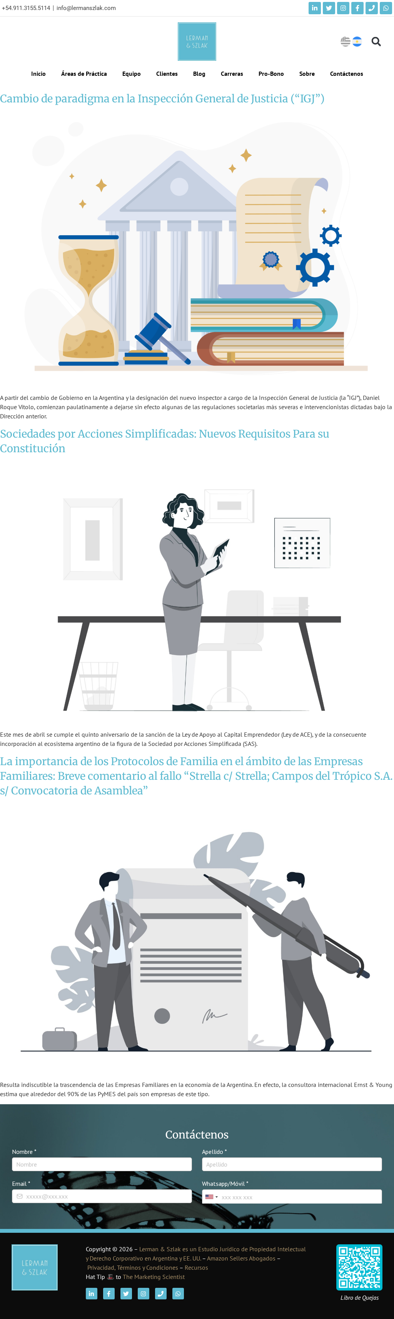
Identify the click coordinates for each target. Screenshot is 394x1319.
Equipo (131, 73)
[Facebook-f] (357, 8)
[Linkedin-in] (315, 8)
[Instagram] (343, 8)
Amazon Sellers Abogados (241, 1258)
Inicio (38, 73)
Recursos (196, 1267)
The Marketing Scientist (154, 1277)
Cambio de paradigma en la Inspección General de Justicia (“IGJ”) (162, 98)
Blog (199, 73)
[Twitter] (329, 8)
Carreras (232, 73)
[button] (376, 41)
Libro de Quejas (360, 1297)
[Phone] (372, 8)
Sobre (307, 73)
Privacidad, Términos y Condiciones (132, 1267)
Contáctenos (346, 73)
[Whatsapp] (386, 8)
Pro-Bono (271, 73)
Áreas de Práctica (84, 73)
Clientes (167, 73)
